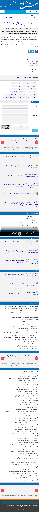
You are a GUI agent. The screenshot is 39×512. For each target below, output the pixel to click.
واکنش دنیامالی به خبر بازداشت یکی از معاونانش (26, 398)
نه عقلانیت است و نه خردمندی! (30, 324)
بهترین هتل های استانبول (30, 86)
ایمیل (36, 111)
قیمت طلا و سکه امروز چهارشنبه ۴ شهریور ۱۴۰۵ (26, 223)
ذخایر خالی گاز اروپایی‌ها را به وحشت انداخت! (26, 389)
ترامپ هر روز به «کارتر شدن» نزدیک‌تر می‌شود (26, 409)
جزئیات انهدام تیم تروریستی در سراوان (15, 166)
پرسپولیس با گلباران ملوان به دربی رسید (14, 242)
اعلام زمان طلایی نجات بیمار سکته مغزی (29, 496)
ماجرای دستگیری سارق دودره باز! (29, 363)
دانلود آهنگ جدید (32, 89)
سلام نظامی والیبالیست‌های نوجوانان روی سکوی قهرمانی (24, 433)
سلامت (36, 484)
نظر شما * (34, 115)
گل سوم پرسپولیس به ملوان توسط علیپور (27, 425)
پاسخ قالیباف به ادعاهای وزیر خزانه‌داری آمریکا (26, 346)
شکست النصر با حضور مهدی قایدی (29, 374)
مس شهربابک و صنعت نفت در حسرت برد (27, 414)
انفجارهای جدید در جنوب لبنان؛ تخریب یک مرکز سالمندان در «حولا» (21, 411)
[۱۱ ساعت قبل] (31, 196)
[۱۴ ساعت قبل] (31, 295)
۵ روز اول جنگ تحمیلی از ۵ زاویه (28, 72)
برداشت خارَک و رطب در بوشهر (16, 293)
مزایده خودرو (33, 95)
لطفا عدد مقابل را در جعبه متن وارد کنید (29, 126)
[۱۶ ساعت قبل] (28, 490)
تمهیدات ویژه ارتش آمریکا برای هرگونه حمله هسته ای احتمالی (23, 326)
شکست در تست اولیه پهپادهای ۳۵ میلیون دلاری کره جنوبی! (23, 317)
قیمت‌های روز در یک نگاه (32, 213)
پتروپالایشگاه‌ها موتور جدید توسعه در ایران (14, 274)
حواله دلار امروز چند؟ (32, 216)
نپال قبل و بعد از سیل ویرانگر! (30, 385)
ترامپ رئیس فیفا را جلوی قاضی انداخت (28, 348)
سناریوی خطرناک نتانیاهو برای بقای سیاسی (27, 371)
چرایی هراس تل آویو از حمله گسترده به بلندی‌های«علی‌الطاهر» (22, 471)
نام (36, 106)
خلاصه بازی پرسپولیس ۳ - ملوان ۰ (29, 400)
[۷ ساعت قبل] (31, 168)
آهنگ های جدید (32, 92)
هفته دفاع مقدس (27, 77)
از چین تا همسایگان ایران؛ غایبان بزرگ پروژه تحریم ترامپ (24, 405)
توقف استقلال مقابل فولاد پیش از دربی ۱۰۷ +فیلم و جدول (14, 261)
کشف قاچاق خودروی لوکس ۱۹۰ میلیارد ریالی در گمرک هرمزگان (29, 148)
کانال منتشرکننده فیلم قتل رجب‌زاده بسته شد (13, 175)
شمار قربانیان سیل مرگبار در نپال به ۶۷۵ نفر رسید (25, 460)
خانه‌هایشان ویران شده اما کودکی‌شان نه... (27, 436)
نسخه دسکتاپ (19, 502)
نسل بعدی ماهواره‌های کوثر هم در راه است (14, 194)
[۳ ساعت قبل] (31, 253)
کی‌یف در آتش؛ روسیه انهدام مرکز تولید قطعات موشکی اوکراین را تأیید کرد (20, 333)
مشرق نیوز (25, 4)
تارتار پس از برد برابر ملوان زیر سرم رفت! (27, 380)
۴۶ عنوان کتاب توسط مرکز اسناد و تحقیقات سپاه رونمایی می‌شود (19, 23)
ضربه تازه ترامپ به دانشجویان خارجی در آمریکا (26, 449)
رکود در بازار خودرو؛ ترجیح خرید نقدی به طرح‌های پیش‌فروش (11, 148)
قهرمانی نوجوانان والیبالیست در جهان (15, 251)
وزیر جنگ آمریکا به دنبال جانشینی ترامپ (28, 322)
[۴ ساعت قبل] (31, 277)
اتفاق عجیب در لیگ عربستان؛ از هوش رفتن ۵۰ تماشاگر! (24, 313)
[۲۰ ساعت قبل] (10, 490)
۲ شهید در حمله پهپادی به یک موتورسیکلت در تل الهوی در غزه (23, 462)
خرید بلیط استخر (23, 95)
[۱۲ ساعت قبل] (28, 142)
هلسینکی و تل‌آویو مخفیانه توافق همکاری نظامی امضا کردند (23, 445)
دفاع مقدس (18, 77)
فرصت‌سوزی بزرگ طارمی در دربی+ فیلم (28, 310)
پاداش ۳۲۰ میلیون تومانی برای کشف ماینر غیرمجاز (14, 204)
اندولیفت (34, 97)
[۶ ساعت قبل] (19, 234)
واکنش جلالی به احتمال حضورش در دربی (27, 387)
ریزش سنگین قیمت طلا (31, 218)
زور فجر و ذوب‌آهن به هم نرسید (29, 407)
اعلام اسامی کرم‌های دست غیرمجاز (10, 495)
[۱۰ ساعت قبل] (31, 178)
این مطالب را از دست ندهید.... (30, 153)
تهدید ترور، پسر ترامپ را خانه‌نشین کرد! (28, 420)
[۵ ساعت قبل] (31, 159)
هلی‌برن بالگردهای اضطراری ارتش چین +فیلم (26, 391)
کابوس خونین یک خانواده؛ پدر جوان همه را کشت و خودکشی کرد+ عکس (20, 308)
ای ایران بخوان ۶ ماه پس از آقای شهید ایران (27, 456)
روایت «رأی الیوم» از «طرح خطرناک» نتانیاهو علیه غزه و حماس (23, 427)
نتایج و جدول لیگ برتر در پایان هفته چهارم (27, 394)
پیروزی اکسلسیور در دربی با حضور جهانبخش (27, 438)
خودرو (36, 136)
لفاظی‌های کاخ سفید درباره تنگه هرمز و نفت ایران (26, 339)
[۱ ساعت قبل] (31, 244)
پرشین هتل (22, 92)
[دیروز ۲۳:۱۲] (31, 263)
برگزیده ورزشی (34, 238)
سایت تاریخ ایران (16, 83)
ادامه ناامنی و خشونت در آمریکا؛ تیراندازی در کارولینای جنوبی (23, 396)
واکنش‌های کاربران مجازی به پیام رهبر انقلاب (26, 469)
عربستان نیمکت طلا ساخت (30, 315)
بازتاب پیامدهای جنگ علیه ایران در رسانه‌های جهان (25, 383)
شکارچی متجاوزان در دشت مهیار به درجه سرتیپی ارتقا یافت (14, 185)
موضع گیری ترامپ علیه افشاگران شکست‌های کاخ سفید (24, 473)
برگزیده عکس (34, 271)
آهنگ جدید (14, 92)
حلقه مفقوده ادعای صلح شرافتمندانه (28, 480)
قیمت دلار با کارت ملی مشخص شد (29, 221)
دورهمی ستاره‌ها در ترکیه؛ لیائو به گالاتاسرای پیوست (25, 478)
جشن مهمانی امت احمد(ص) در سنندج (15, 284)
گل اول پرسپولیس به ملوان (31, 447)
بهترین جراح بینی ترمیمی (19, 89)
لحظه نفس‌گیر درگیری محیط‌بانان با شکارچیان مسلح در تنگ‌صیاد (10, 364)
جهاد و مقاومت (32, 12)
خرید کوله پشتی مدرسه (9, 97)
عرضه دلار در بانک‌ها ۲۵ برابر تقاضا (29, 416)
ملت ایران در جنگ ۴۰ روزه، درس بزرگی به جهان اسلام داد (24, 464)
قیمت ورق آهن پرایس (10, 95)
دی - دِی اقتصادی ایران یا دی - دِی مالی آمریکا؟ (26, 376)
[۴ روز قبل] (10, 142)
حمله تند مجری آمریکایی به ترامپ (29, 319)
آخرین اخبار (35, 369)
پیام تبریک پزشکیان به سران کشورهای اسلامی (26, 431)
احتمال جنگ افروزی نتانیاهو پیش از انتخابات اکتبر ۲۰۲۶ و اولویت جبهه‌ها (20, 337)
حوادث (36, 352)
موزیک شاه (26, 83)
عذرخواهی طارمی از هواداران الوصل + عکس (27, 328)
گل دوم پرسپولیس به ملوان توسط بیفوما (28, 442)
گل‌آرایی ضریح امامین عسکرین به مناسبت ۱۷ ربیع (26, 418)
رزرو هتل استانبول (16, 86)
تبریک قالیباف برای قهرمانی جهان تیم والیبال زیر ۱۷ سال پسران (23, 378)
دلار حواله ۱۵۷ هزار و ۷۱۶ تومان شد (29, 225)
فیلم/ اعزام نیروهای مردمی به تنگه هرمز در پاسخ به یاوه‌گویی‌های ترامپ (21, 306)
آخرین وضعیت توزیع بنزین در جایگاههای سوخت (26, 476)
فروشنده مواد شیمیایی (23, 97)
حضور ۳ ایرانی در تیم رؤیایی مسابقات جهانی (27, 440)
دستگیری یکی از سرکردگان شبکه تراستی (14, 156)
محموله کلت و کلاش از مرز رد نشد (29, 344)
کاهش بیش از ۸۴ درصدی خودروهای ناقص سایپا (26, 429)
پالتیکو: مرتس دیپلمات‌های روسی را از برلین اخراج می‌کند (24, 422)
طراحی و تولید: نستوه (19, 510)
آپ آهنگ (34, 83)
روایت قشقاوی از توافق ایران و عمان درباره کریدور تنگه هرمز (23, 451)
